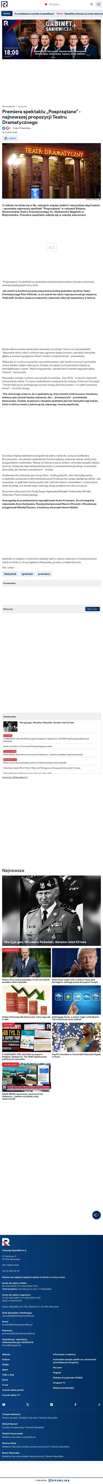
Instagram (51, 1404)
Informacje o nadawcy (64, 1354)
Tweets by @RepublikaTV (15, 777)
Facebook (75, 1404)
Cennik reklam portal (12, 1390)
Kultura (6, 1359)
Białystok (10, 574)
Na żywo (54, 4)
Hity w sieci (92, 609)
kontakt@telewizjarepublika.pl (17, 1324)
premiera (44, 574)
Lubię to (12, 138)
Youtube (3, 1404)
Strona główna (8, 106)
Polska (5, 1364)
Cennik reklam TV (11, 1395)
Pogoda (57, 1372)
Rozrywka (22, 106)
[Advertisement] (51, 1470)
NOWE (6, 13)
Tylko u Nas (8, 1374)
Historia (6, 1354)
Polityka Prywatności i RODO (67, 1377)
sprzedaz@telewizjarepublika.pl (18, 1315)
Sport (5, 1369)
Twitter (27, 1404)
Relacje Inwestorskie (63, 1387)
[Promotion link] (51, 39)
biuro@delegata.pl (11, 1345)
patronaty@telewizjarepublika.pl (18, 1333)
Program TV (59, 1382)
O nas (5, 1385)
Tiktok (99, 1404)
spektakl (27, 574)
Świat (5, 1379)
